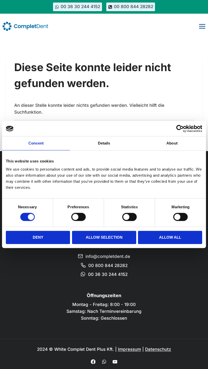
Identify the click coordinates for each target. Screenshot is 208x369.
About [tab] (172, 143)
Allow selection (104, 237)
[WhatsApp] (104, 361)
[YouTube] (114, 361)
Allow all (170, 237)
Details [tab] (104, 143)
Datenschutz (158, 349)
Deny (38, 237)
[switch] (78, 217)
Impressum (129, 349)
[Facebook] (93, 361)
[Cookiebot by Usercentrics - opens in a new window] (180, 128)
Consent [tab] (36, 143)
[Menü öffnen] (202, 26)
